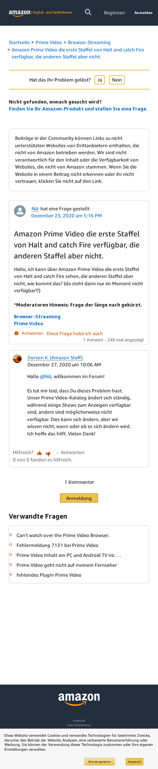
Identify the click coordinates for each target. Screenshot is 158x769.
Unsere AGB (79, 720)
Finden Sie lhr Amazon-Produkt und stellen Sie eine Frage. (78, 109)
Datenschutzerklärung (78, 725)
